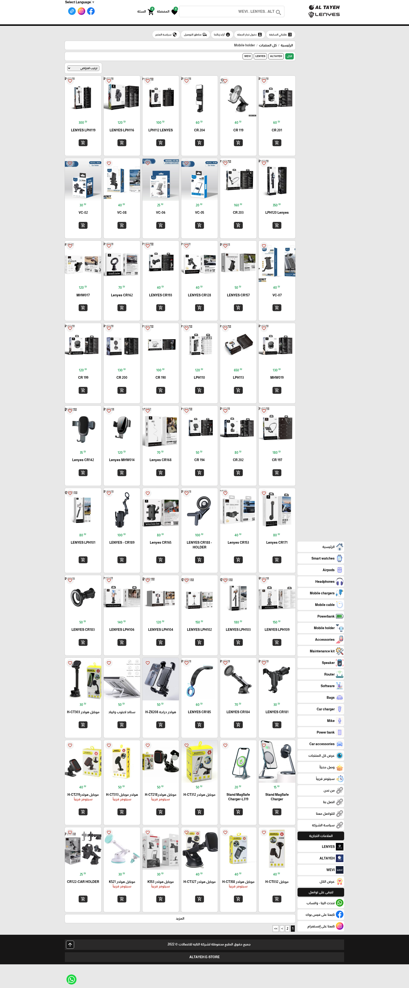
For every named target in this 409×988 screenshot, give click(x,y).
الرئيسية (287, 45)
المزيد (180, 918)
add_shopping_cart (277, 142)
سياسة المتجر (166, 34)
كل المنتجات (268, 45)
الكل (289, 56)
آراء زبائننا (222, 34)
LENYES (260, 56)
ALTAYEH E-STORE (204, 957)
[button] (167, 12)
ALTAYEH (276, 56)
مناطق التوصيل (195, 34)
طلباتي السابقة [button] (280, 34)
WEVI (247, 56)
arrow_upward (70, 945)
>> (275, 928)
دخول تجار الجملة (249, 34)
